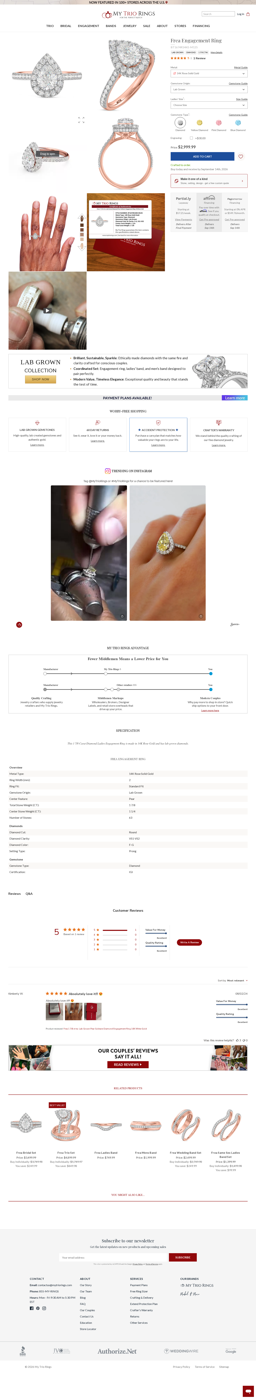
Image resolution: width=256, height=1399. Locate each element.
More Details (216, 52)
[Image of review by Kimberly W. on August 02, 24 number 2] (73, 1011)
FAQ (83, 1303)
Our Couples (87, 1310)
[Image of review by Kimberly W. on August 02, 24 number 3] (93, 1011)
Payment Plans (139, 1285)
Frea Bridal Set (26, 1152)
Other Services (139, 1322)
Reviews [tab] (14, 894)
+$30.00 (200, 138)
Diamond (191, 52)
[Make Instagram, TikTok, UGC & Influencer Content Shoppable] (235, 625)
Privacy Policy (138, 1264)
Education (86, 1322)
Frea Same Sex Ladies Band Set (225, 1154)
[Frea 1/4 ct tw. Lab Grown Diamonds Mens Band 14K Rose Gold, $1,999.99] (146, 1125)
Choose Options (26, 1142)
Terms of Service (152, 1264)
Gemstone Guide (238, 83)
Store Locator (88, 1329)
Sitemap (224, 1366)
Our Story (86, 1285)
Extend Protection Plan (144, 1303)
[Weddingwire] (181, 1350)
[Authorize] (117, 1350)
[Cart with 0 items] (249, 14)
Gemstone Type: (209, 114)
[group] (48, 154)
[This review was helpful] (237, 1040)
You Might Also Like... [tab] (128, 1195)
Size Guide (242, 99)
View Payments (183, 219)
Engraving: (176, 138)
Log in (240, 14)
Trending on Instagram (132, 471)
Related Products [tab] (128, 1088)
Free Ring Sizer (139, 1291)
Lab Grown (177, 52)
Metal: (209, 67)
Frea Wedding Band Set (185, 1152)
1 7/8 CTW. (203, 52)
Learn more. (37, 444)
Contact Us (87, 1316)
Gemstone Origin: (209, 83)
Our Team (86, 1291)
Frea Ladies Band (106, 1152)
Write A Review (189, 942)
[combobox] (209, 74)
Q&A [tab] (29, 894)
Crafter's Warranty (141, 1310)
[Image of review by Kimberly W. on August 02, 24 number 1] (54, 1011)
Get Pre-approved (209, 219)
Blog (83, 1297)
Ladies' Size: (209, 99)
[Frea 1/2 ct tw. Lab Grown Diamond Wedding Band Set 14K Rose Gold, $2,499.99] (185, 1125)
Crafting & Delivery (141, 1297)
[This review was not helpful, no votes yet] (244, 1040)
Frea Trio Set (66, 1152)
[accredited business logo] (23, 1350)
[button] (81, 120)
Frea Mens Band (146, 1152)
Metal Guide (241, 67)
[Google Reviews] (231, 1350)
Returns (134, 1316)
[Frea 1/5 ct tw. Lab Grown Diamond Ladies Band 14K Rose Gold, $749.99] (106, 1125)
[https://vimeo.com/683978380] (48, 311)
